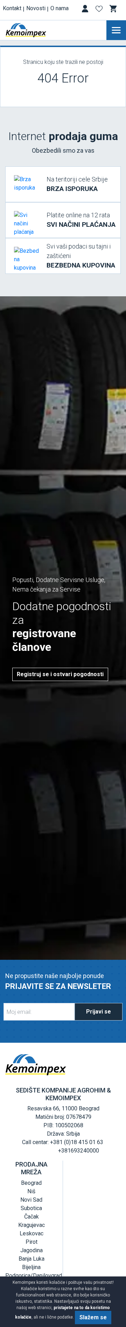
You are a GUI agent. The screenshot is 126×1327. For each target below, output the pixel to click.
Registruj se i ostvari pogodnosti (60, 674)
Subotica (31, 1208)
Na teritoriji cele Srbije (77, 184)
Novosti (36, 8)
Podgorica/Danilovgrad (33, 1275)
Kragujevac (31, 1225)
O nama (59, 8)
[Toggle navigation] (116, 30)
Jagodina (31, 1250)
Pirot (31, 1242)
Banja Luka (31, 1258)
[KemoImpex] (36, 30)
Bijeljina (31, 1267)
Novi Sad (31, 1199)
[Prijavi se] (86, 10)
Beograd (31, 1183)
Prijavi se (98, 1011)
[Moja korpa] (114, 8)
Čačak (31, 1216)
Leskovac (31, 1233)
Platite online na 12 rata (81, 220)
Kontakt (12, 8)
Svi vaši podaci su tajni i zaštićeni (81, 256)
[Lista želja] (100, 10)
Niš (31, 1191)
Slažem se (93, 1317)
